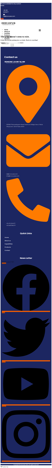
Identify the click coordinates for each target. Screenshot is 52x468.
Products (7, 35)
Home (6, 29)
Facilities (7, 33)
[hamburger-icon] (39, 30)
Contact (7, 38)
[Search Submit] (18, 43)
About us (7, 31)
